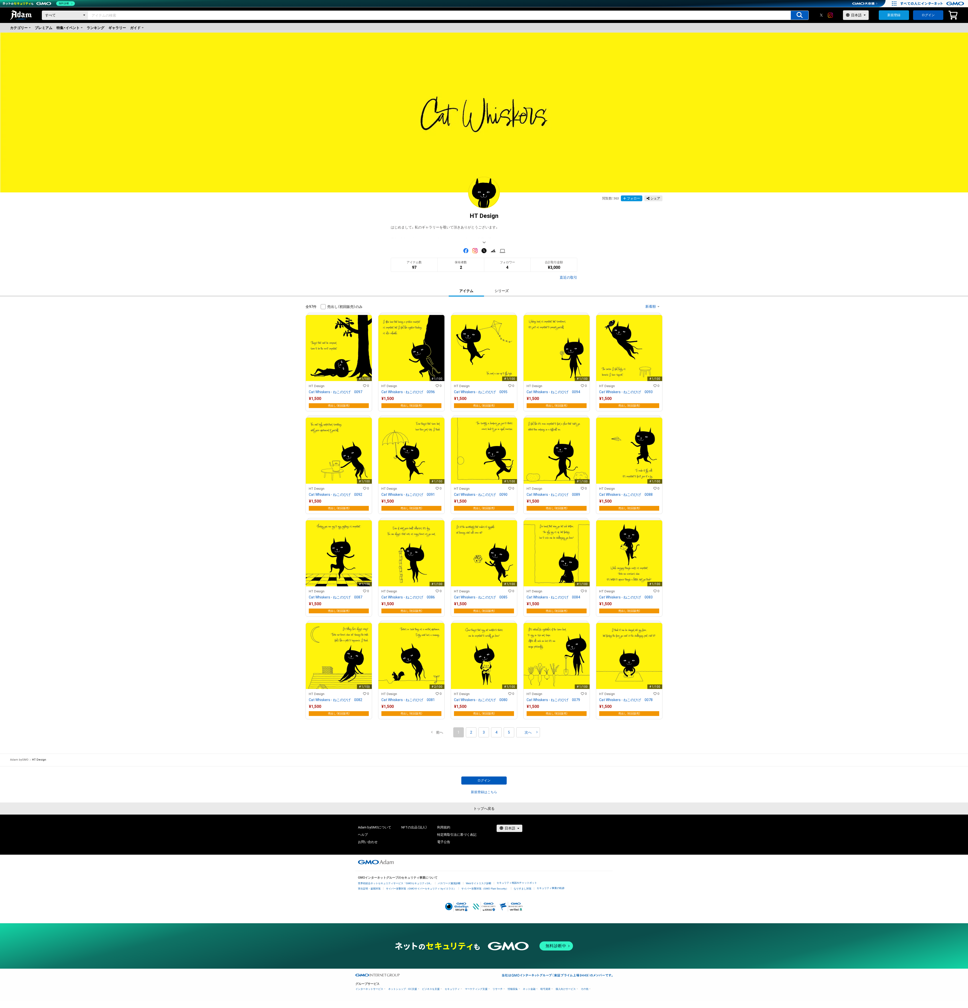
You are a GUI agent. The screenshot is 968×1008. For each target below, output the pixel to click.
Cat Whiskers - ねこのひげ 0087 (335, 597)
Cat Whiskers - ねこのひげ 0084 (553, 597)
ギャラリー (117, 28)
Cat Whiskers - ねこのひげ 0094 (553, 392)
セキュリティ (452, 989)
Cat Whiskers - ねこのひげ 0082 (335, 700)
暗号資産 (545, 989)
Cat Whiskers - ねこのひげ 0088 (626, 495)
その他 (584, 989)
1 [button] (459, 732)
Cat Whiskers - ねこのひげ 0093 (626, 392)
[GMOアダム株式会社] (376, 862)
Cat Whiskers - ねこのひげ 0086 (408, 597)
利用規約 (443, 827)
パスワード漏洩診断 (449, 883)
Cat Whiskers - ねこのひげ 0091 (408, 495)
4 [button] (496, 732)
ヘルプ (363, 835)
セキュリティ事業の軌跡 (550, 888)
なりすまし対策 (522, 888)
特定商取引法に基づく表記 (456, 835)
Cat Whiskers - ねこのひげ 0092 (335, 495)
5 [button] (509, 732)
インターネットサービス (369, 989)
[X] (821, 15)
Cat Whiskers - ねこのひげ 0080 (480, 700)
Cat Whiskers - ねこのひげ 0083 (626, 597)
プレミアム (43, 28)
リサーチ (498, 989)
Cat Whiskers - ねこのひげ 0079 (553, 700)
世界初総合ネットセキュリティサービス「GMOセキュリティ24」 (395, 883)
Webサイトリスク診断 (478, 883)
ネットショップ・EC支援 (402, 989)
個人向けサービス (566, 989)
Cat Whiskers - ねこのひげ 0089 (553, 495)
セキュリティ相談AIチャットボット (517, 882)
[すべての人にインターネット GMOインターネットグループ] (933, 3)
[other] (502, 251)
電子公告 (443, 842)
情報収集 (513, 989)
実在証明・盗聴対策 (369, 888)
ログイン (928, 15)
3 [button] (484, 732)
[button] (439, 732)
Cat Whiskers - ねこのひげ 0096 (408, 392)
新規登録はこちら (484, 792)
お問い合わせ (368, 842)
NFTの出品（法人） (414, 827)
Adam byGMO (19, 759)
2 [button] (471, 732)
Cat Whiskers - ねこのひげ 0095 (480, 392)
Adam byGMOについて (374, 827)
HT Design (316, 386)
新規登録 (893, 15)
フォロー (633, 198)
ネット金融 (529, 989)
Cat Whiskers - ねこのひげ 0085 (480, 597)
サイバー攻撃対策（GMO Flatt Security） (484, 888)
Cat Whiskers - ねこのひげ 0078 (626, 700)
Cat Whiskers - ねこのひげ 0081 (408, 700)
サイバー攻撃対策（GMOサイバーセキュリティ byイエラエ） (421, 888)
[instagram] (830, 15)
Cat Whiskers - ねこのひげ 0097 (335, 392)
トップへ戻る (484, 809)
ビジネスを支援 (431, 989)
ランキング (95, 28)
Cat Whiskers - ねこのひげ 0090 (480, 495)
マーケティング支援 (476, 989)
